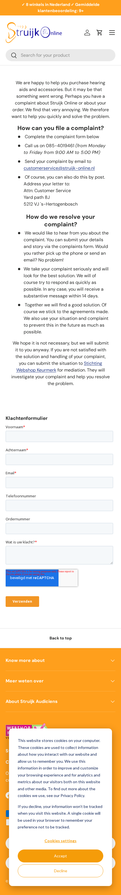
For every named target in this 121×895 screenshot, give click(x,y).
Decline (60, 870)
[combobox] (60, 55)
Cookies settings (60, 840)
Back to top (61, 638)
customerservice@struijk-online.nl (59, 168)
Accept (60, 855)
